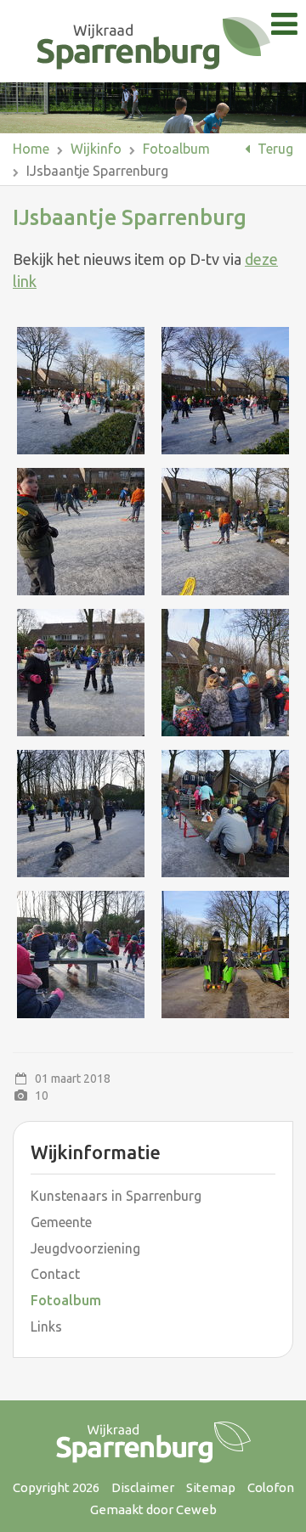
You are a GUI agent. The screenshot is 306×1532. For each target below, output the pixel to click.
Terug (273, 148)
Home (31, 148)
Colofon (270, 1487)
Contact (55, 1273)
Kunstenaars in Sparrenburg (116, 1195)
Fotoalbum (176, 148)
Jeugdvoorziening (85, 1248)
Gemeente (61, 1222)
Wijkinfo (96, 148)
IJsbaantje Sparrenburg (97, 170)
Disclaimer (142, 1487)
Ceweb (196, 1509)
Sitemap (210, 1487)
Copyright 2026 (56, 1487)
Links (46, 1326)
